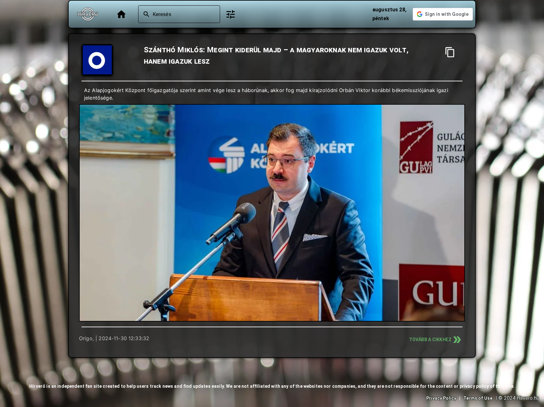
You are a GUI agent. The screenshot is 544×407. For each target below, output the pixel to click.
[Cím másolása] (450, 52)
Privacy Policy (441, 398)
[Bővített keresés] (231, 14)
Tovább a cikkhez (430, 339)
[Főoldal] (121, 14)
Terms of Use (477, 398)
